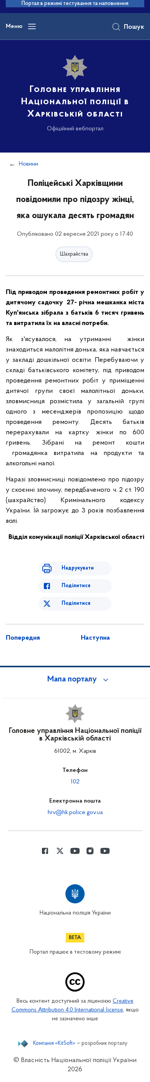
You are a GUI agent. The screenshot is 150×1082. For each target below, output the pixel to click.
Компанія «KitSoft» (54, 1043)
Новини (28, 164)
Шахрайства (74, 254)
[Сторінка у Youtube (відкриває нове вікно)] (75, 850)
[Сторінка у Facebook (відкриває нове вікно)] (45, 850)
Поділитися (76, 586)
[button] (75, 679)
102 (75, 782)
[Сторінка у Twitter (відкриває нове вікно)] (60, 850)
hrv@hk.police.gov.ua (75, 812)
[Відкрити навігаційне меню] (32, 26)
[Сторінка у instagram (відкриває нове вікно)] (90, 850)
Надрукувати (78, 568)
